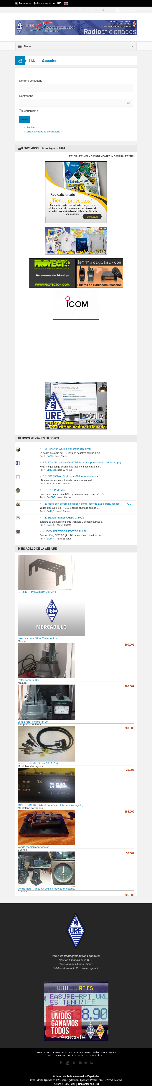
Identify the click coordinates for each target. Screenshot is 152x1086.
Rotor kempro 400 (28, 679)
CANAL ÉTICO (97, 1055)
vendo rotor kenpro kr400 (33, 721)
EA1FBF (51, 497)
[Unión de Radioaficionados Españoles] (76, 27)
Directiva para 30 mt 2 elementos (37, 638)
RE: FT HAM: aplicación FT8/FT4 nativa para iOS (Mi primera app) (82, 462)
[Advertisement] (76, 351)
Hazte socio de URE (49, 3)
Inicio (32, 61)
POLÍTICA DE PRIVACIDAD (76, 1052)
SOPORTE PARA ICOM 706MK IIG (38, 591)
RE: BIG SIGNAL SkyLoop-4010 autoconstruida (70, 476)
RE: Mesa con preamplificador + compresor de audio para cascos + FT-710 (87, 503)
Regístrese (26, 3)
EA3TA (50, 456)
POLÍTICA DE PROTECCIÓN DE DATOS (68, 1055)
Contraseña (26, 95)
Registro (31, 127)
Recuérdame (30, 110)
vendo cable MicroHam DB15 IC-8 (38, 763)
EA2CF (50, 483)
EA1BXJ (51, 525)
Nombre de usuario (30, 80)
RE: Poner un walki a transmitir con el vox (67, 448)
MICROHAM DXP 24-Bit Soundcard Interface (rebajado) (50, 805)
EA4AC (50, 511)
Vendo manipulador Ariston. (34, 846)
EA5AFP (51, 538)
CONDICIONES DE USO (48, 1052)
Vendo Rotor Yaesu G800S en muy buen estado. (46, 888)
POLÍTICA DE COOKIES (104, 1052)
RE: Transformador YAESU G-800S (63, 517)
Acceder (24, 119)
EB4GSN (51, 470)
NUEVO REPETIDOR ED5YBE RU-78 (65, 531)
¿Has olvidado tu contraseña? (44, 131)
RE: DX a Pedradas (54, 489)
